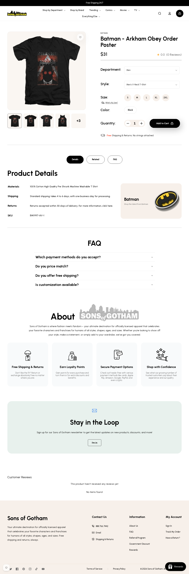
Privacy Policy (119, 569)
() (171, 54)
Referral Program (137, 538)
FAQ (115, 159)
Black (130, 110)
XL (156, 97)
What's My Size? (111, 103)
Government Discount (139, 544)
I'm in (94, 442)
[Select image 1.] (31, 121)
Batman (104, 33)
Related (95, 159)
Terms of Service (94, 569)
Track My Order (173, 532)
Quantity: (108, 123)
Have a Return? (173, 538)
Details (75, 159)
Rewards (133, 550)
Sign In (169, 526)
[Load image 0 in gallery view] (15, 121)
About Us (133, 526)
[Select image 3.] (63, 121)
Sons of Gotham (155, 569)
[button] (54, 10)
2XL (166, 97)
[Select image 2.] (46, 121)
